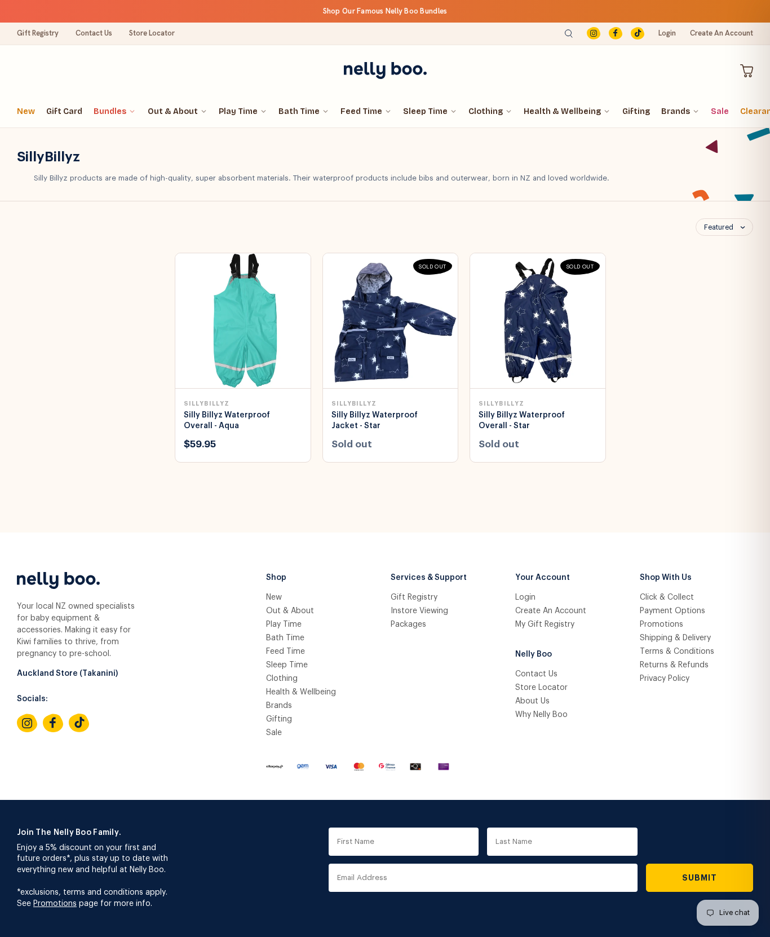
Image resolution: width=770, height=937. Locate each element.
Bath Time (299, 111)
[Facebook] (615, 33)
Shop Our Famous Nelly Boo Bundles (385, 11)
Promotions (661, 624)
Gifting (636, 111)
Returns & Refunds (674, 665)
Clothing (485, 111)
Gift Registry (38, 33)
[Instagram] (593, 33)
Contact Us (94, 33)
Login (667, 33)
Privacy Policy (664, 679)
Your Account (542, 578)
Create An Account (721, 33)
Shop (276, 578)
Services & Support (429, 578)
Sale (720, 111)
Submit (700, 878)
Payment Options (672, 611)
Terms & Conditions (677, 652)
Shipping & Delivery (675, 638)
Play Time (238, 111)
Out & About (173, 111)
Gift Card (64, 111)
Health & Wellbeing (562, 111)
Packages (408, 624)
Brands (675, 111)
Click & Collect (667, 597)
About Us (532, 701)
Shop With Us (666, 578)
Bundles (110, 111)
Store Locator (152, 33)
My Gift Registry (544, 624)
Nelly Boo (533, 654)
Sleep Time (425, 111)
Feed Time (361, 111)
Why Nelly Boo (541, 715)
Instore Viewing (419, 611)
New (26, 111)
